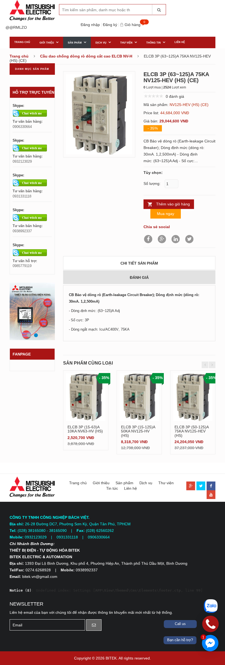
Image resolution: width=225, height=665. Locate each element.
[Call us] (210, 624)
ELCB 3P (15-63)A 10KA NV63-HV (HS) (85, 429)
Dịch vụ (100, 42)
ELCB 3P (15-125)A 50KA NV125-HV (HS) (138, 431)
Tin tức (112, 488)
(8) (21, 590)
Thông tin (153, 42)
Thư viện (126, 42)
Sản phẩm (75, 42)
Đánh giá (139, 277)
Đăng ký (110, 25)
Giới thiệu (47, 42)
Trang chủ (22, 42)
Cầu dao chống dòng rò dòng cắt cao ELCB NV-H (86, 56)
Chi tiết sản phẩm (139, 263)
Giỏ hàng (133, 25)
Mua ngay (165, 213)
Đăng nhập (90, 25)
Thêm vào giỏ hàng (173, 204)
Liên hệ (180, 42)
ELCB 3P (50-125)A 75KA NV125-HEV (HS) (192, 431)
